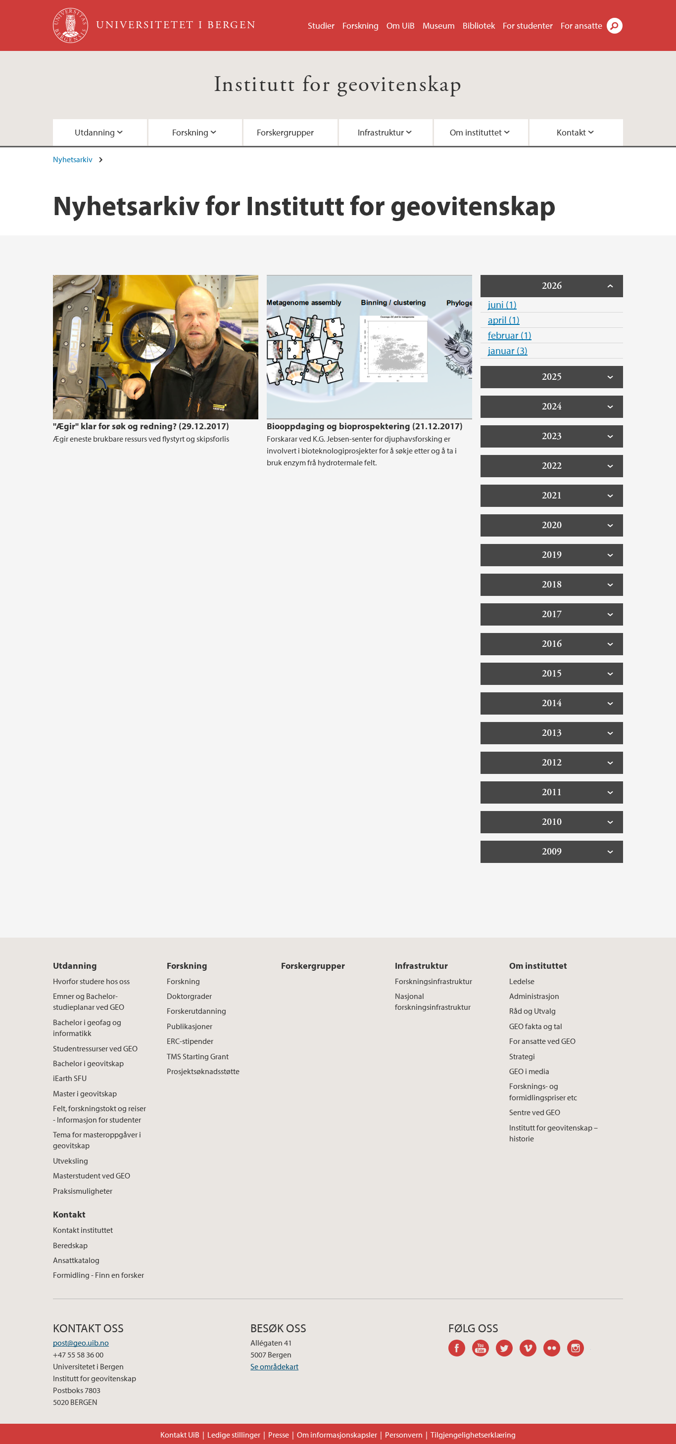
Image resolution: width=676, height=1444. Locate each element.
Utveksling (70, 1161)
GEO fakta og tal (535, 1026)
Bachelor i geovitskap (88, 1063)
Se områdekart (274, 1366)
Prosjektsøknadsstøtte (203, 1071)
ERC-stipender (190, 1041)
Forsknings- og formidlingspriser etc (543, 1091)
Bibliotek (479, 25)
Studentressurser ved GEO (95, 1048)
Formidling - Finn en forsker (98, 1275)
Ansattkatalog (76, 1260)
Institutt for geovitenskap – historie (553, 1133)
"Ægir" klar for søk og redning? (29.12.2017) (141, 426)
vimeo (531, 1349)
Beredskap (70, 1245)
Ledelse (521, 981)
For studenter (528, 25)
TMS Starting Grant (198, 1056)
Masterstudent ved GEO (91, 1175)
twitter (508, 1349)
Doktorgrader (189, 996)
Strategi (522, 1056)
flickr (555, 1349)
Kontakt (571, 132)
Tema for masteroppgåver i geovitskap (97, 1139)
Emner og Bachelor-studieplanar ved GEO (88, 1001)
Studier (321, 25)
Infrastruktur (381, 132)
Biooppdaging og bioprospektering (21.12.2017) (365, 426)
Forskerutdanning (196, 1011)
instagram (579, 1349)
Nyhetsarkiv (73, 159)
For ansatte (581, 25)
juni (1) (502, 304)
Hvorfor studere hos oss (91, 981)
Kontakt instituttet (83, 1230)
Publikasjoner (189, 1026)
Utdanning (95, 132)
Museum (439, 25)
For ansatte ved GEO (542, 1041)
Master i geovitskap (85, 1093)
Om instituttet (476, 132)
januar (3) (508, 350)
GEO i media (529, 1071)
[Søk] (614, 26)
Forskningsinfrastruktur (433, 981)
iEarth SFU (70, 1078)
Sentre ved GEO (534, 1112)
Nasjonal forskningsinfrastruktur (433, 1001)
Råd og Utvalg (532, 1011)
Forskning (360, 25)
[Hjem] (71, 25)
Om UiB (400, 25)
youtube (484, 1349)
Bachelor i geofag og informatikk (87, 1027)
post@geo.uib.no (81, 1343)
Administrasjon (534, 996)
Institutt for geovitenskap (338, 85)
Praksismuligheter (82, 1191)
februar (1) (509, 335)
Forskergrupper (285, 132)
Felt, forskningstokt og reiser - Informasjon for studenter (99, 1113)
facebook (460, 1349)
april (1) (504, 320)
